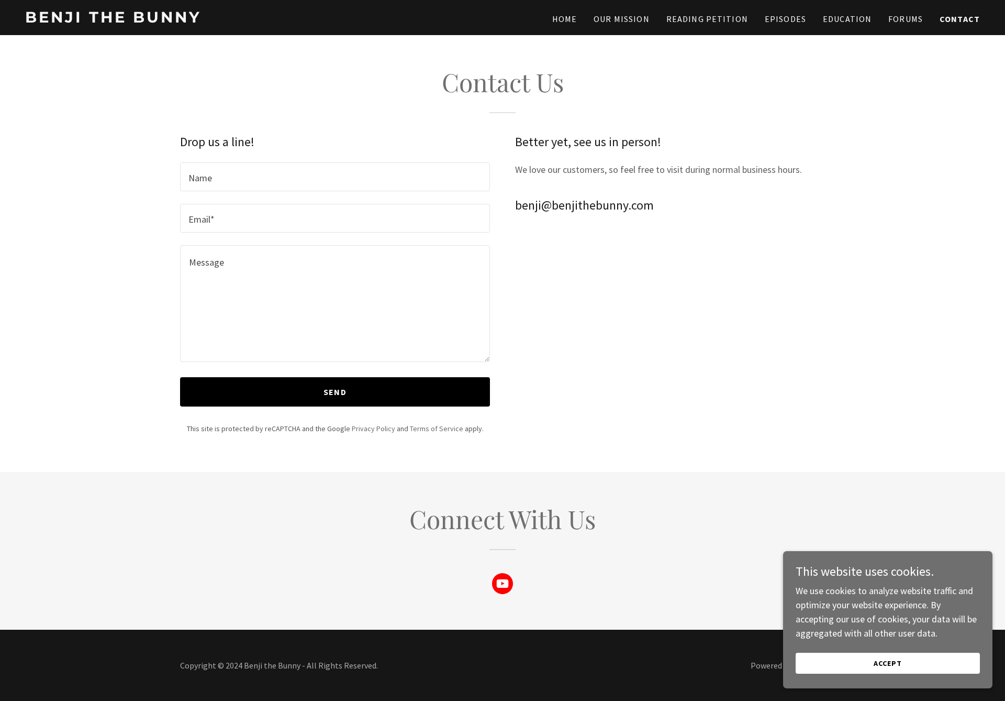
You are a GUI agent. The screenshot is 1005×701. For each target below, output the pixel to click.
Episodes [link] (785, 19)
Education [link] (847, 19)
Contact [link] (960, 19)
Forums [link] (905, 19)
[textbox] (335, 176)
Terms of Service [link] (436, 428)
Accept (888, 663)
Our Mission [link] (622, 19)
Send (335, 392)
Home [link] (564, 19)
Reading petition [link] (707, 19)
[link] (192, 19)
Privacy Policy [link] (373, 428)
